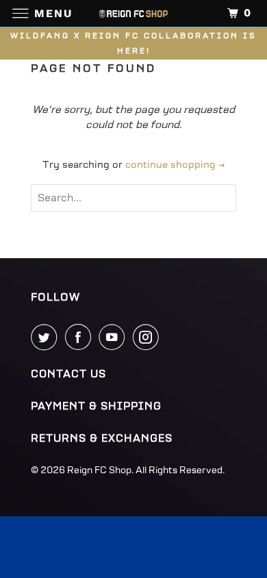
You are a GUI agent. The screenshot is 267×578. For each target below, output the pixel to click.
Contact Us (68, 374)
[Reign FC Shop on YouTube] (114, 337)
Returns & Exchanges (102, 438)
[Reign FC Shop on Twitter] (46, 337)
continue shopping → (175, 164)
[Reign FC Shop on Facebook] (81, 337)
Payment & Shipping (96, 406)
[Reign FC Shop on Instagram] (148, 337)
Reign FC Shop (99, 470)
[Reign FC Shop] (134, 13)
